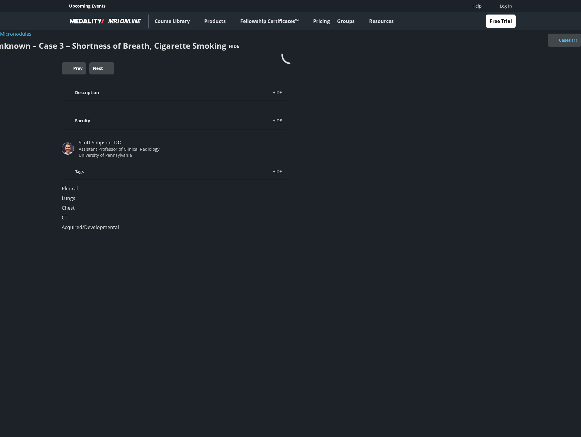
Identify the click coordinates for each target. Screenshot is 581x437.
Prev (78, 68)
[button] (174, 92)
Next (98, 68)
